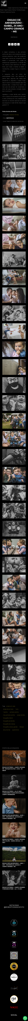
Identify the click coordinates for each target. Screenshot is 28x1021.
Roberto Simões (14, 114)
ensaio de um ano (8, 709)
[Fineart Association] (14, 988)
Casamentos (15, 8)
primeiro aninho (14, 712)
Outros (13, 12)
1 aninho (5, 712)
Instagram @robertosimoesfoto (14, 906)
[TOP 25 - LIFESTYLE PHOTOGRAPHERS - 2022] (14, 944)
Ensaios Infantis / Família (14, 10)
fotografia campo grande (10, 727)
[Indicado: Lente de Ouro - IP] (14, 966)
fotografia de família (9, 721)
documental (6, 730)
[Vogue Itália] (14, 1007)
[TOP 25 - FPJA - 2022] (14, 933)
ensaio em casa (10, 706)
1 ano (16, 709)
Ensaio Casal (3, 10)
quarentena (15, 730)
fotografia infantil (8, 718)
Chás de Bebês (23, 8)
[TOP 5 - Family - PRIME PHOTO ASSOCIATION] (14, 955)
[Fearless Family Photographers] (14, 977)
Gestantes (8, 12)
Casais (9, 8)
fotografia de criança (9, 724)
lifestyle (22, 727)
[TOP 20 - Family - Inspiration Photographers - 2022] (14, 922)
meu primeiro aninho (9, 715)
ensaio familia (21, 715)
